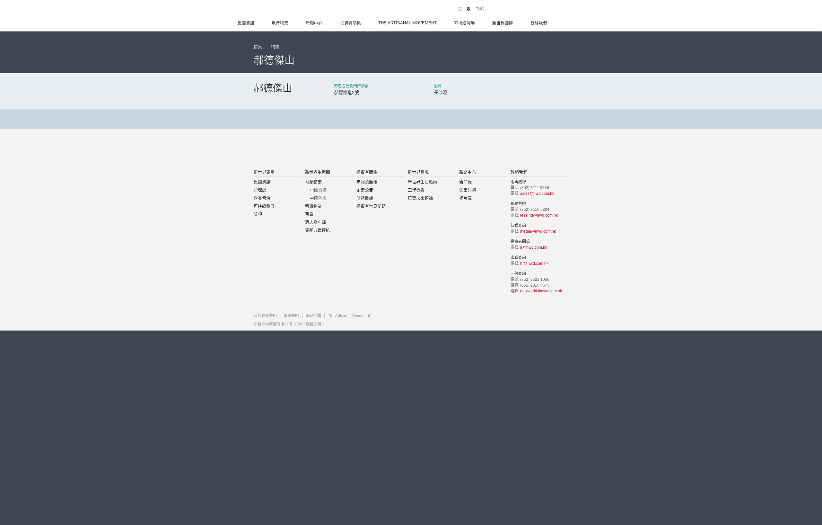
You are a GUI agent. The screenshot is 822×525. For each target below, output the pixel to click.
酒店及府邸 (315, 222)
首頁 (258, 46)
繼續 (411, 194)
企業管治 (262, 198)
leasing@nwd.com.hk (539, 215)
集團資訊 (246, 23)
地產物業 (280, 23)
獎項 (258, 214)
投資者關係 (350, 23)
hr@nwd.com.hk (534, 263)
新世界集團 (264, 172)
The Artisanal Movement (407, 23)
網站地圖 (313, 316)
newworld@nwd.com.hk (541, 291)
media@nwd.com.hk (538, 231)
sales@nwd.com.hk (537, 193)
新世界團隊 (502, 23)
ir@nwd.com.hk (533, 247)
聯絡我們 (538, 23)
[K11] (495, 8)
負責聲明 (291, 316)
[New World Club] (513, 8)
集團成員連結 (317, 230)
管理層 (260, 189)
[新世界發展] (289, 9)
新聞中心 (314, 23)
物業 (275, 46)
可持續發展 (464, 23)
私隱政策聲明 (265, 316)
